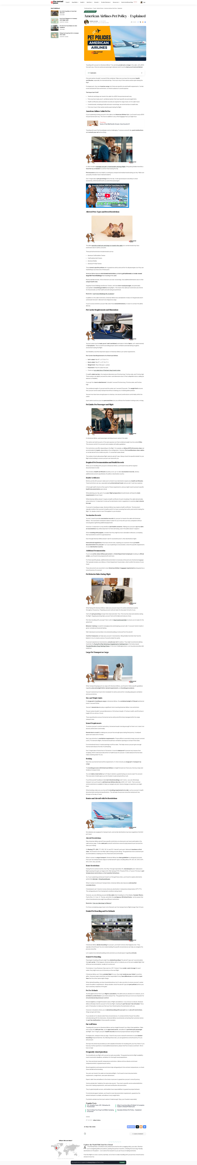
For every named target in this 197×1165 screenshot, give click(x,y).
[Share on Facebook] (138, 22)
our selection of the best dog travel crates (107, 370)
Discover (62, 14)
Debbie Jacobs (94, 21)
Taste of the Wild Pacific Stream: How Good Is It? (115, 124)
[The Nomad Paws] (57, 2)
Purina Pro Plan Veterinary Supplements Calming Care (111, 644)
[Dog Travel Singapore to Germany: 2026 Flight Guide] (54, 20)
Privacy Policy (91, 1162)
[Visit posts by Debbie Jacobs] (86, 22)
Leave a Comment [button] (138, 1133)
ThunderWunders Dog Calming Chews (98, 646)
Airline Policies (90, 11)
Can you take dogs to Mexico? (102, 903)
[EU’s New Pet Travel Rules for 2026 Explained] (54, 28)
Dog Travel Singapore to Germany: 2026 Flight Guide (68, 19)
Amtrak (95, 879)
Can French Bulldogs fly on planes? (103, 294)
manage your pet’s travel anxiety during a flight (111, 166)
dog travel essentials (120, 620)
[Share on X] (140, 22)
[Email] (143, 22)
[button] (122, 1162)
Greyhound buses (104, 879)
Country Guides (64, 22)
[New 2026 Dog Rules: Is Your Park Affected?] (54, 13)
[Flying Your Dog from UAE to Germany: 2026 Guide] (54, 35)
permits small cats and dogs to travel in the (107, 245)
